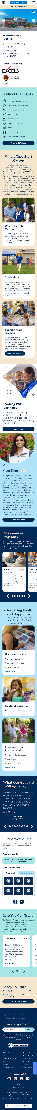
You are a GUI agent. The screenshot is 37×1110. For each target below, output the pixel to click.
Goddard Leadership (9, 1058)
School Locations (27, 1055)
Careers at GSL (27, 1052)
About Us (5, 1052)
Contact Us (25, 1061)
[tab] (10, 873)
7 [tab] (24, 826)
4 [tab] (20, 596)
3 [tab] (17, 596)
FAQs (4, 1061)
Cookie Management (18, 1097)
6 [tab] (24, 596)
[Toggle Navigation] (33, 2)
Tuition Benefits (27, 1067)
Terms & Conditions (24, 1095)
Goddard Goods (8, 1067)
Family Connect (27, 1058)
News (4, 1055)
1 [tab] (12, 596)
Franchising (25, 1064)
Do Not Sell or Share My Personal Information (18, 1099)
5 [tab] (22, 596)
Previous (3, 20)
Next (33, 20)
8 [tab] (27, 826)
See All (5, 84)
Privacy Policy (9, 1095)
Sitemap (5, 1064)
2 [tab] (15, 596)
